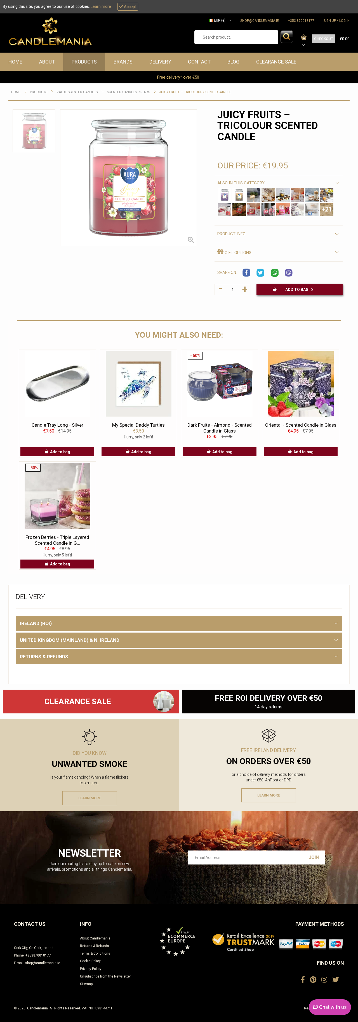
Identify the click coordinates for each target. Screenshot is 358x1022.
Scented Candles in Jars (128, 92)
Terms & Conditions (95, 953)
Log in (344, 21)
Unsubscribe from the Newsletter (105, 976)
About (47, 62)
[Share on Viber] (288, 273)
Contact (199, 62)
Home (15, 62)
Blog (233, 62)
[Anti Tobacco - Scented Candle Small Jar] (312, 209)
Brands (123, 62)
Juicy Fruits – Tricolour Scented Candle (195, 92)
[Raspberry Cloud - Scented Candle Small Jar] (239, 209)
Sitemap (86, 984)
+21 (326, 209)
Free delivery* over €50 (178, 77)
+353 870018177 (301, 21)
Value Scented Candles (77, 92)
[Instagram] (324, 980)
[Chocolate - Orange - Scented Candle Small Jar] (282, 195)
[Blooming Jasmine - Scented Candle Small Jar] (253, 195)
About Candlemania (95, 938)
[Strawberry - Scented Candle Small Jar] (224, 209)
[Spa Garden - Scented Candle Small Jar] (268, 209)
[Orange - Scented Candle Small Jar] (326, 195)
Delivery (160, 62)
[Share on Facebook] (246, 273)
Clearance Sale (276, 62)
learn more (89, 798)
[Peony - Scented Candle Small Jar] (282, 209)
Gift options (237, 252)
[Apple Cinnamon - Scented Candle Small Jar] (253, 209)
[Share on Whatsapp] (274, 273)
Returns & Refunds (94, 946)
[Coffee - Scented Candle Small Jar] (312, 195)
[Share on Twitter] (260, 273)
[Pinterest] (313, 980)
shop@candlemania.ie (259, 21)
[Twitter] (335, 980)
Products (84, 62)
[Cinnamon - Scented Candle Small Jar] (297, 195)
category (254, 182)
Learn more (101, 6)
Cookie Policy (90, 961)
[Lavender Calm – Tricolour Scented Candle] (224, 195)
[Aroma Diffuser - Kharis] (163, 701)
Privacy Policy (90, 969)
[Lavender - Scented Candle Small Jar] (297, 209)
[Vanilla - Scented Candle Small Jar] (268, 195)
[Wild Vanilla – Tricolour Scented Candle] (239, 195)
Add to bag (298, 289)
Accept (129, 6)
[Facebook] (303, 980)
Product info (231, 233)
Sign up (330, 21)
